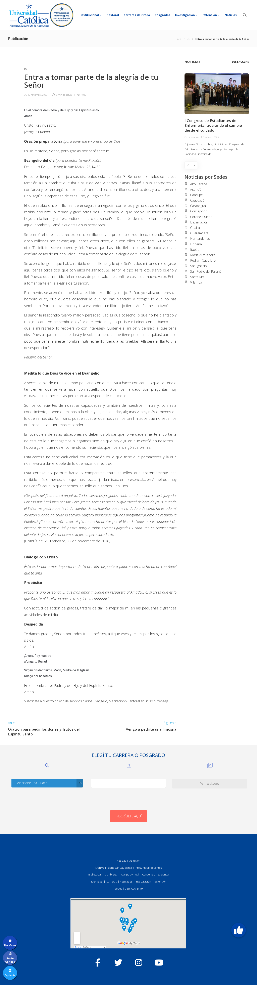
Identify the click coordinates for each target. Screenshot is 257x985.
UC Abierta (111, 874)
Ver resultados (209, 783)
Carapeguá (198, 206)
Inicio (178, 38)
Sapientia (163, 874)
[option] (217, 115)
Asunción (196, 189)
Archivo (99, 867)
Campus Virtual (130, 874)
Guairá (195, 227)
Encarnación (199, 222)
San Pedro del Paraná (205, 271)
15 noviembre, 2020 (37, 94)
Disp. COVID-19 (134, 888)
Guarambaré (199, 233)
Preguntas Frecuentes (149, 867)
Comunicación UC (193, 136)
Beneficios (10, 945)
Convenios (148, 874)
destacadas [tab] (240, 61)
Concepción (198, 211)
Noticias (231, 15)
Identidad (97, 881)
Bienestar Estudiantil (119, 867)
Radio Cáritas (10, 960)
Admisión (134, 860)
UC (188, 38)
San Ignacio (198, 266)
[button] (238, 930)
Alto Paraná (198, 184)
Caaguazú (197, 200)
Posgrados (162, 15)
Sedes (118, 888)
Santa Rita (197, 277)
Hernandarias (200, 238)
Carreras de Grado (137, 15)
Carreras (111, 881)
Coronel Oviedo (201, 217)
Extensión (210, 15)
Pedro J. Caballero (203, 260)
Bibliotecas (94, 874)
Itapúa (194, 249)
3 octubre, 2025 (211, 136)
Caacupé (196, 195)
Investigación (185, 15)
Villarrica (196, 282)
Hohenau (197, 244)
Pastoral (113, 15)
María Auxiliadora (202, 255)
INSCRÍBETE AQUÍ (128, 816)
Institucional (90, 15)
